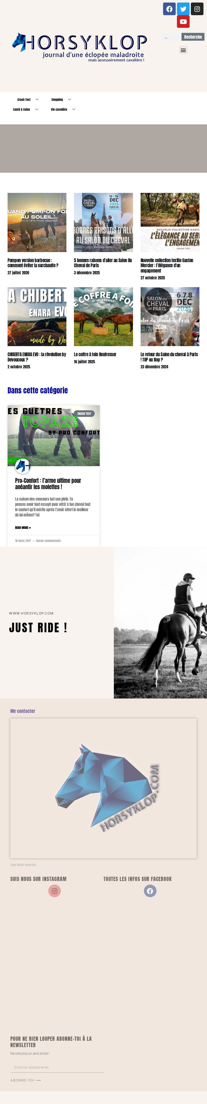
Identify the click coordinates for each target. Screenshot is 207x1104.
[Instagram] (197, 9)
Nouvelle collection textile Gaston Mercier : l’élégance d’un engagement (167, 265)
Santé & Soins (21, 109)
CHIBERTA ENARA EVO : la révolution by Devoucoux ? (37, 357)
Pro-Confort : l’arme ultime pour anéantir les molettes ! (48, 484)
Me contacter (22, 711)
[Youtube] (183, 21)
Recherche (193, 37)
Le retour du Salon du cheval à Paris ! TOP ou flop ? (169, 357)
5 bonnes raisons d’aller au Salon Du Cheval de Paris (103, 263)
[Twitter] (183, 9)
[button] (183, 50)
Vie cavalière (59, 109)
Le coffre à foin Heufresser (95, 354)
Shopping (57, 99)
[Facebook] (169, 9)
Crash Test (24, 99)
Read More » (23, 527)
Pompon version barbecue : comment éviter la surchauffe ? (33, 263)
